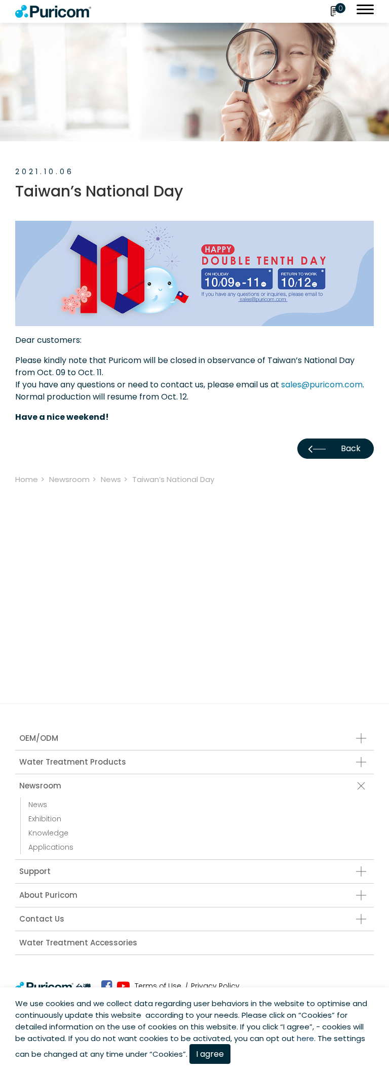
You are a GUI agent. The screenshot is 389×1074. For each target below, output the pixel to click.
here (305, 1038)
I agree (210, 1054)
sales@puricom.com (322, 384)
